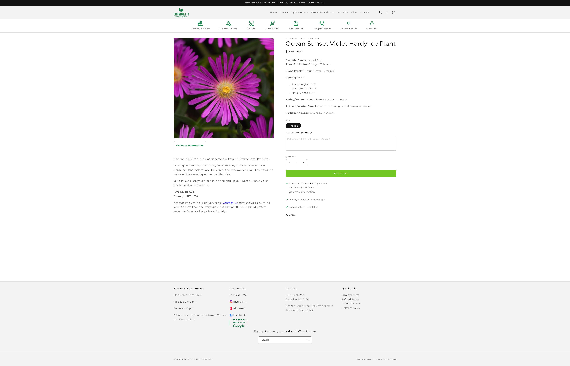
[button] (300, 12)
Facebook (239, 315)
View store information (302, 192)
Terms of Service (352, 303)
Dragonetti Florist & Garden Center (196, 359)
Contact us (230, 202)
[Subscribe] (308, 339)
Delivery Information (190, 145)
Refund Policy (350, 299)
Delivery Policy (351, 308)
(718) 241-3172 (238, 295)
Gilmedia (392, 359)
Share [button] (292, 214)
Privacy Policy (350, 295)
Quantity (290, 156)
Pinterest (239, 308)
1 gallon (293, 125)
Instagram (239, 301)
